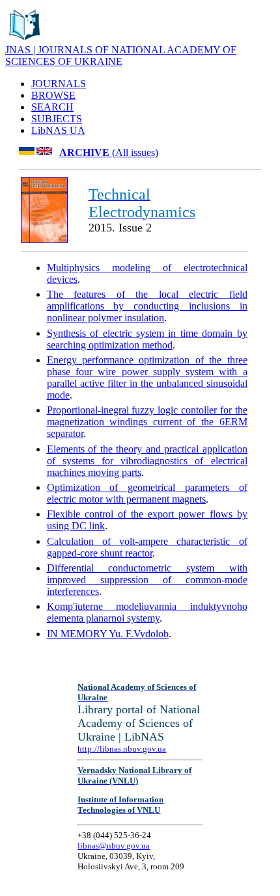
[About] (24, 40)
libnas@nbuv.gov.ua (113, 845)
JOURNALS (58, 83)
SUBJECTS (56, 118)
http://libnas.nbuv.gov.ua (121, 749)
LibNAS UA (58, 130)
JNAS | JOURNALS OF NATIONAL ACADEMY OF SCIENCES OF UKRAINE (120, 55)
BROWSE (53, 95)
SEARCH (52, 106)
